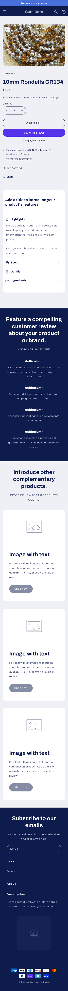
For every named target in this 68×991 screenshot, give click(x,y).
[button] (4, 12)
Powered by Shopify (41, 982)
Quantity (7, 104)
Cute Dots (29, 982)
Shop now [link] (20, 588)
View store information (19, 159)
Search (11, 871)
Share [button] (10, 177)
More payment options (34, 141)
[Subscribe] (57, 849)
